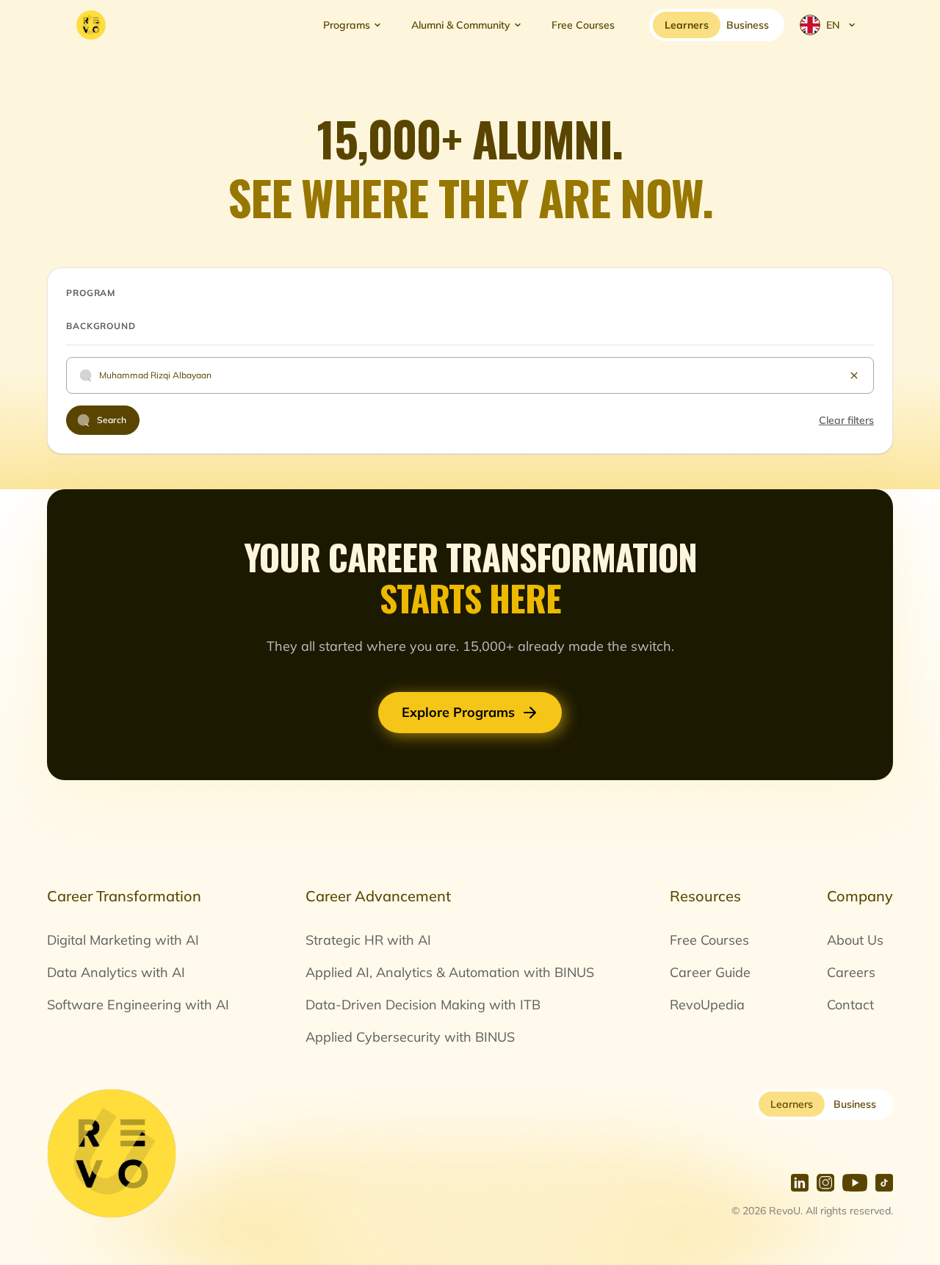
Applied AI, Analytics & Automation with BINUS (450, 972)
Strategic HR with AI (368, 939)
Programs (346, 25)
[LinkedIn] (800, 1183)
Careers (851, 972)
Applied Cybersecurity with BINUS (410, 1036)
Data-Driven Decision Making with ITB (423, 1004)
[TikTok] (884, 1183)
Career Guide (710, 972)
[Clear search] (854, 375)
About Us (855, 939)
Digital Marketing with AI (123, 939)
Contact (850, 1004)
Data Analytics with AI (116, 972)
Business (855, 1104)
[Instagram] (825, 1183)
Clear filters (846, 420)
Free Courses (583, 25)
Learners (791, 1104)
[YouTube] (854, 1183)
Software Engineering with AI (138, 1004)
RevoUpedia (707, 1004)
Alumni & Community (460, 25)
